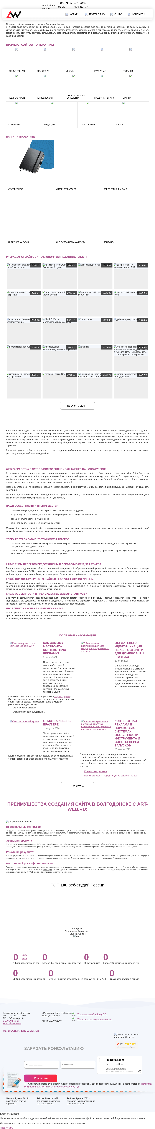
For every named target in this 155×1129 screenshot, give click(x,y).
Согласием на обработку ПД (64, 1086)
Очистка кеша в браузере (57, 722)
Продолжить (6, 1127)
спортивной (53, 568)
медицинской (67, 568)
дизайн (105, 32)
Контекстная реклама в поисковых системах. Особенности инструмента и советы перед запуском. (127, 733)
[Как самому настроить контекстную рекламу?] (25, 646)
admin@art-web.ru (12, 1023)
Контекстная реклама (95, 771)
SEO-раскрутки (37, 571)
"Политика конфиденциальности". (94, 1019)
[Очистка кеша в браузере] (24, 721)
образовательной (85, 568)
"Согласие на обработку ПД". (92, 1014)
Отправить (41, 1078)
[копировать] (52, 9)
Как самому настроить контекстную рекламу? (54, 648)
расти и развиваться (31, 867)
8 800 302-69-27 (65, 5)
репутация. (47, 870)
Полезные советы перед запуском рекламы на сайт (111, 775)
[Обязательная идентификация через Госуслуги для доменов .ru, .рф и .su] (96, 651)
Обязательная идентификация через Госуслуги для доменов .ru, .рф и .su (130, 650)
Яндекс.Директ (62, 696)
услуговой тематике (105, 568)
